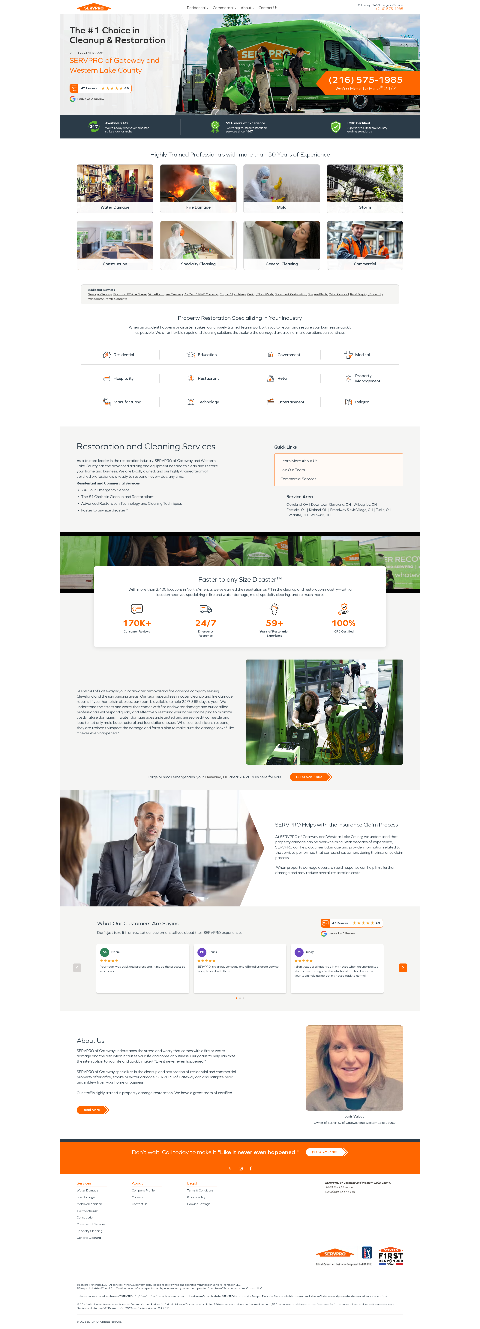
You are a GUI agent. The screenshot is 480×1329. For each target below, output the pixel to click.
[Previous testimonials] (77, 967)
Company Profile (143, 1190)
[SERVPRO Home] (94, 7)
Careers (137, 1197)
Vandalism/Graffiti (100, 299)
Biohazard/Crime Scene (130, 294)
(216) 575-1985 (389, 9)
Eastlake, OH (296, 510)
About (246, 8)
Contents (120, 299)
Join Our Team (292, 470)
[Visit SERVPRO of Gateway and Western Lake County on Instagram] (241, 1169)
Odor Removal (339, 294)
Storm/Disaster (87, 1210)
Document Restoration (290, 294)
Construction (85, 1217)
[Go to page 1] (236, 998)
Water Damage (87, 1190)
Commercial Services (298, 479)
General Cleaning (89, 1237)
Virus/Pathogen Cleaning (165, 294)
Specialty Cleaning (89, 1231)
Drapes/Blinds (317, 294)
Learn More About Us (298, 461)
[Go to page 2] (240, 998)
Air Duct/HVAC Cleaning (201, 294)
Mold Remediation (89, 1204)
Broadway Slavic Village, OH (351, 510)
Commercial (223, 8)
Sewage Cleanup (100, 294)
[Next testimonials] (403, 967)
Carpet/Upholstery (233, 294)
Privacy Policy (196, 1197)
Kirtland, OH (318, 510)
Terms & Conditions (200, 1190)
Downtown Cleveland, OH (331, 504)
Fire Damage (86, 1197)
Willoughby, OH (365, 504)
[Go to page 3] (243, 998)
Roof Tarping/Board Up (366, 294)
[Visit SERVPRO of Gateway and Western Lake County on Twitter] (230, 1168)
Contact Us (268, 7)
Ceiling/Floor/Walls (260, 294)
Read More (91, 1110)
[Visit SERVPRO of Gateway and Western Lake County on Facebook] (251, 1168)
